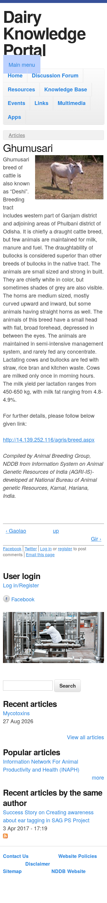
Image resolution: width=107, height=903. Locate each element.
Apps (14, 117)
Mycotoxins (16, 713)
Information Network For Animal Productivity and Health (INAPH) (41, 765)
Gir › (96, 538)
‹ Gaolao (16, 530)
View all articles (85, 737)
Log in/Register (21, 585)
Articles (17, 135)
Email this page (40, 554)
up (56, 530)
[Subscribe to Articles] (5, 836)
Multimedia (72, 103)
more (98, 777)
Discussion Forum (55, 75)
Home (15, 75)
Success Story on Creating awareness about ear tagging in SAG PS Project (48, 816)
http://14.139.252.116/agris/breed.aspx (49, 439)
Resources (21, 89)
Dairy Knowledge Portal (44, 32)
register (65, 548)
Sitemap (12, 871)
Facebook (12, 548)
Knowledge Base (65, 89)
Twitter (31, 548)
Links (41, 103)
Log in (46, 548)
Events (16, 103)
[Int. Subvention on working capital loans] (53, 638)
